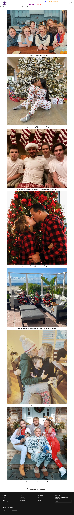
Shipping (4, 500)
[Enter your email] (70, 501)
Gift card (42, 1)
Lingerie (17, 1)
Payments (4, 498)
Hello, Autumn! (54, 1)
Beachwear (22, 1)
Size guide (39, 500)
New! (13, 1)
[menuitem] (14, 2)
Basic (46, 1)
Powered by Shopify (14, 510)
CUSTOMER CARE (41, 495)
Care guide (39, 498)
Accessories (33, 1)
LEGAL (21, 495)
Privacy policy (22, 497)
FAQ (38, 497)
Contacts (4, 497)
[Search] (69, 3)
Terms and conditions (23, 498)
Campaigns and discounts (6, 501)
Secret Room (40, 4)
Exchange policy (22, 500)
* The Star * (31, 4)
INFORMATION (5, 495)
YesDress (27, 1)
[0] (70, 3)
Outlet (38, 1)
